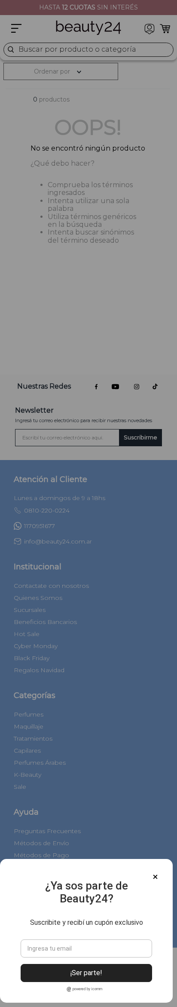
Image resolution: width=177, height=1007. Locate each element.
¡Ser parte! (86, 973)
